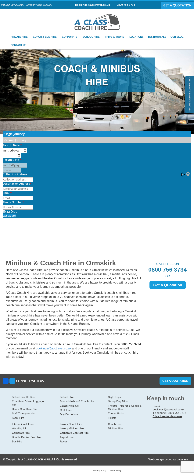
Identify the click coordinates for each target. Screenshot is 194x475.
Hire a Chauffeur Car (24, 409)
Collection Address (16, 174)
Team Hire (18, 417)
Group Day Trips (118, 401)
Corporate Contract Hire (74, 432)
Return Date (12, 160)
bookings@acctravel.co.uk (92, 4)
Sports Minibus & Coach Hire (77, 401)
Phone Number (13, 202)
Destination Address (17, 183)
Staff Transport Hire (23, 413)
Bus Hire (17, 441)
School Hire (91, 36)
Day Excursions (69, 414)
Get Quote (9, 215)
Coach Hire (114, 424)
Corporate (70, 36)
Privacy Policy (99, 470)
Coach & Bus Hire (45, 36)
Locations (136, 36)
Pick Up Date (12, 145)
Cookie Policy (115, 470)
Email (7, 193)
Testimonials (157, 36)
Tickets (112, 417)
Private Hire (19, 36)
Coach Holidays (69, 405)
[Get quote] (189, 94)
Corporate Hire (21, 432)
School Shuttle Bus (23, 396)
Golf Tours (66, 410)
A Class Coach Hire (178, 459)
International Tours (23, 424)
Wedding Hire (20, 428)
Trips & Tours (115, 36)
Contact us (19, 45)
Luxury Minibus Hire (72, 428)
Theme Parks (116, 413)
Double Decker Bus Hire (26, 437)
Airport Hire (67, 437)
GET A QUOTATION (177, 5)
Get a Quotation (167, 285)
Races (63, 441)
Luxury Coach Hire (71, 424)
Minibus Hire (115, 428)
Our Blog (177, 36)
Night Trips (114, 396)
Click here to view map (167, 416)
